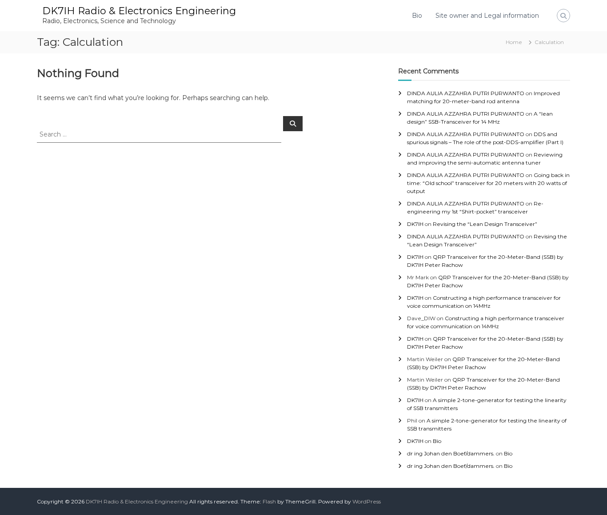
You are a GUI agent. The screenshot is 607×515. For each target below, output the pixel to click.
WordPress (366, 501)
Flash (269, 501)
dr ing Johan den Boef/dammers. (451, 453)
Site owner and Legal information (487, 16)
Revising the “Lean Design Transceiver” (485, 224)
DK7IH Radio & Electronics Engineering (139, 11)
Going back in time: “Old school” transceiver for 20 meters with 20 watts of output (488, 183)
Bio (417, 16)
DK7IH (415, 224)
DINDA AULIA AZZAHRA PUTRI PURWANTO (465, 93)
